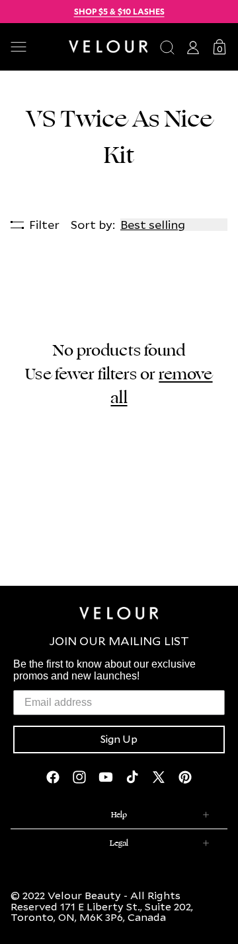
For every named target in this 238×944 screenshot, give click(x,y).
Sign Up (119, 739)
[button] (34, 47)
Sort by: (93, 224)
